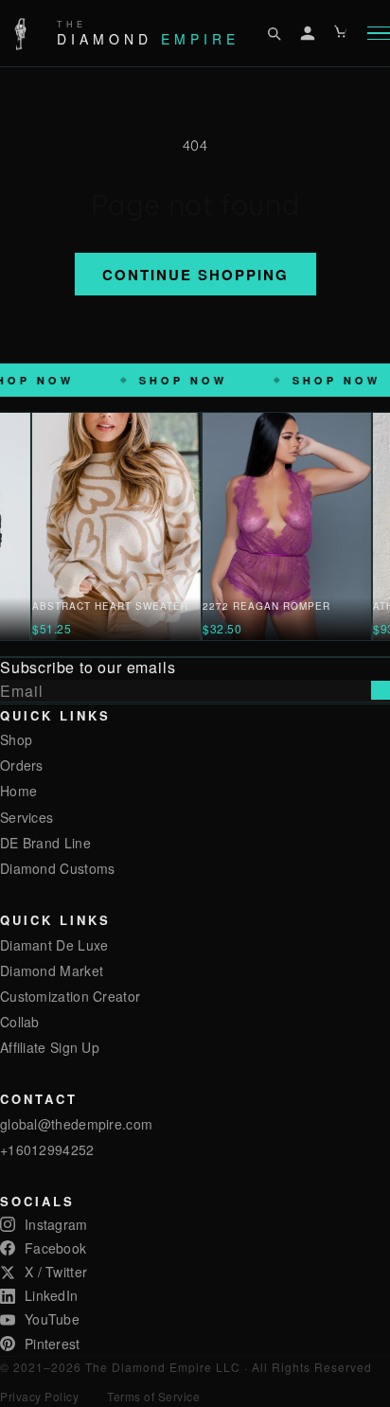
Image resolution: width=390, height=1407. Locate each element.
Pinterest (52, 1343)
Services (26, 817)
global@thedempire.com (76, 1123)
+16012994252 (47, 1149)
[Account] (307, 33)
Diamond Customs (57, 868)
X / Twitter (56, 1271)
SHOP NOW (144, 380)
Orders (22, 765)
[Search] (273, 33)
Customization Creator (70, 996)
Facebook (55, 1247)
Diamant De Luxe (54, 944)
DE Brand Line (45, 842)
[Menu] (378, 34)
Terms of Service (153, 1396)
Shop (16, 739)
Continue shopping (195, 274)
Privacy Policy (39, 1396)
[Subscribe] (380, 690)
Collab (20, 1021)
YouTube (52, 1318)
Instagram (56, 1224)
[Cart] (341, 33)
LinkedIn (51, 1295)
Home (18, 790)
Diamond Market (51, 970)
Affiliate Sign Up (49, 1047)
